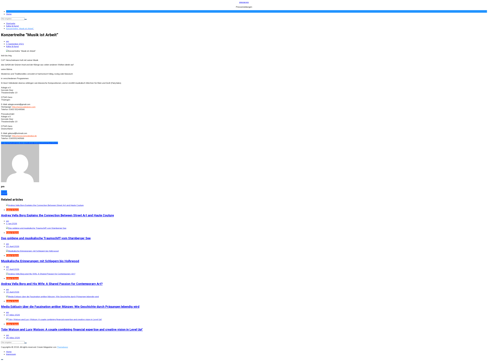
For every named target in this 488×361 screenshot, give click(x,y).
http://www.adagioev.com (23, 107)
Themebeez (62, 347)
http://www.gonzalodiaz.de (24, 135)
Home (9, 14)
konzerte (37, 143)
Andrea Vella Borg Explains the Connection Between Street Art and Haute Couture (57, 215)
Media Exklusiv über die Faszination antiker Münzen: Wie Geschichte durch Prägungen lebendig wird (70, 306)
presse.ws (244, 2)
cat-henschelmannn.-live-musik (15, 143)
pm (7, 41)
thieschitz (53, 143)
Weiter (4, 194)
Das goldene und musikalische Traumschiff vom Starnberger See (46, 238)
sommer (45, 143)
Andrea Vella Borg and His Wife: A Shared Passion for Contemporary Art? (52, 284)
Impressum (11, 354)
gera (31, 143)
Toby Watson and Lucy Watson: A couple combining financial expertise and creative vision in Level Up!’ (72, 329)
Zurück (4, 191)
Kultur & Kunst (12, 46)
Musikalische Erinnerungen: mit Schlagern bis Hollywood (40, 261)
